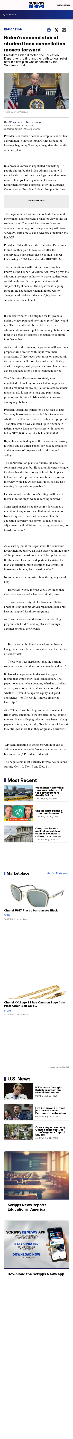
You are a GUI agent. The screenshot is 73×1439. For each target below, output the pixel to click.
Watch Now (63, 5)
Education (13, 29)
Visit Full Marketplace (58, 873)
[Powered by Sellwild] (64, 1067)
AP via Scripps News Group (24, 122)
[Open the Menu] (6, 5)
